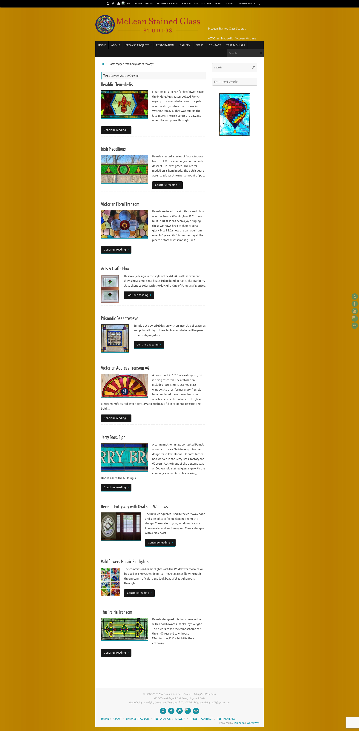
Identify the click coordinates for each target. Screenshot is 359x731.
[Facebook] (113, 3)
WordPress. (253, 723)
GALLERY (206, 3)
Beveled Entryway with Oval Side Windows (134, 506)
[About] (108, 3)
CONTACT (230, 3)
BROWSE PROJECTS (168, 3)
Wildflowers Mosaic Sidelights (125, 561)
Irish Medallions (113, 149)
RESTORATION (190, 3)
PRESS (218, 3)
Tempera (239, 723)
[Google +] (123, 3)
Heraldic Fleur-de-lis (117, 84)
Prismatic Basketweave (119, 318)
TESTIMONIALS (247, 3)
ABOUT (149, 3)
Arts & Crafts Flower (117, 268)
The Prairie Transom (116, 612)
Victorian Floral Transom (120, 204)
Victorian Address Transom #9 (125, 368)
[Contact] (128, 3)
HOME (138, 3)
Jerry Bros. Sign (113, 437)
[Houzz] (118, 3)
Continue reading (115, 130)
